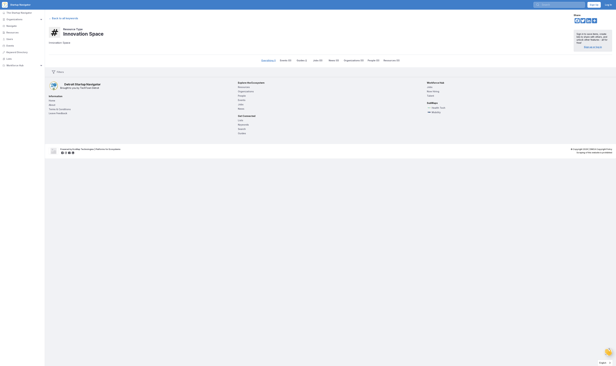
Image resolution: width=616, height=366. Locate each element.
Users (7, 39)
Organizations (12, 19)
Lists (7, 58)
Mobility (436, 112)
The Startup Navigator (17, 12)
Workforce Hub (13, 65)
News (241, 108)
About (52, 105)
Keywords (243, 124)
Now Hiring (433, 91)
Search (242, 129)
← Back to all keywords (63, 18)
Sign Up (594, 4)
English (602, 363)
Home (52, 100)
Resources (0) (392, 60)
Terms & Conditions (60, 109)
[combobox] (605, 363)
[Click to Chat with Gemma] (608, 352)
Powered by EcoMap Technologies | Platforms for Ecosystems (90, 149)
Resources (10, 32)
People (242, 95)
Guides (242, 133)
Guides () (302, 60)
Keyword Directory (15, 52)
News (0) (334, 60)
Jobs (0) (317, 60)
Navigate (9, 26)
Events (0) (285, 60)
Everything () (268, 60)
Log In (608, 4)
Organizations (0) (354, 60)
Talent (430, 95)
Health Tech (438, 108)
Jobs (241, 104)
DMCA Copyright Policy (601, 149)
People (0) (373, 60)
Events (8, 45)
